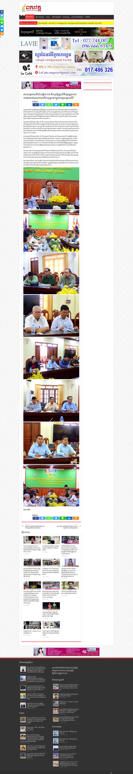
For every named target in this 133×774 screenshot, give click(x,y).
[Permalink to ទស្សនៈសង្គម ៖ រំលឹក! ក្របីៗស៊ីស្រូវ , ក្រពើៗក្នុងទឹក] (23, 729)
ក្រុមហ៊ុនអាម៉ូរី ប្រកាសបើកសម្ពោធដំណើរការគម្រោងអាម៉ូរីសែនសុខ (67, 747)
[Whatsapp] (49, 104)
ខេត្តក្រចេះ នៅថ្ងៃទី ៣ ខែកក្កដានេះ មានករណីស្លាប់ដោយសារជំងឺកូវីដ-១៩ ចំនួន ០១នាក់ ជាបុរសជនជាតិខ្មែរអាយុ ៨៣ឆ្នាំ (36, 696)
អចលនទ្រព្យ (66, 17)
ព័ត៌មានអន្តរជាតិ (56, 17)
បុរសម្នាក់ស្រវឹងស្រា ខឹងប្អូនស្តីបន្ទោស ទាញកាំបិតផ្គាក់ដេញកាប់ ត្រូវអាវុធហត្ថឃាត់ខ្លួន (50, 614)
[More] (76, 104)
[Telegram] (56, 104)
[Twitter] (42, 104)
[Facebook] (36, 104)
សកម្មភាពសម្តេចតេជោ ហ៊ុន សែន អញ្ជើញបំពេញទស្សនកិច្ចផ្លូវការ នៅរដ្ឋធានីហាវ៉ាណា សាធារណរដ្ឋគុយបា (36, 687)
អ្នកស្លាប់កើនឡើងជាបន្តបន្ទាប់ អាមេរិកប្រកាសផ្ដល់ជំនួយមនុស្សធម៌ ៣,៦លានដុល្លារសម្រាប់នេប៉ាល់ (69, 718)
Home (22, 17)
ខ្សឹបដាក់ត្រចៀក (39, 17)
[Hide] (0, 37)
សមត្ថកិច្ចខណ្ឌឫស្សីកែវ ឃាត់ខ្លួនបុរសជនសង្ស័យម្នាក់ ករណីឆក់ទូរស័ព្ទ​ (50, 548)
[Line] (62, 104)
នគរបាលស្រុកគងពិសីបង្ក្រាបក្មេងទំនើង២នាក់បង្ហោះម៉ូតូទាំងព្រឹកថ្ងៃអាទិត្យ (50, 633)
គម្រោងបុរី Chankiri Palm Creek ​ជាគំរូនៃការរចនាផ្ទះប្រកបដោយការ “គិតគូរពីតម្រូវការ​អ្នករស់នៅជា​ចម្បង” (68, 763)
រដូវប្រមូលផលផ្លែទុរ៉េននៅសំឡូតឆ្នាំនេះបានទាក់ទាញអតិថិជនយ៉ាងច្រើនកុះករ (35, 526)
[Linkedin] (69, 104)
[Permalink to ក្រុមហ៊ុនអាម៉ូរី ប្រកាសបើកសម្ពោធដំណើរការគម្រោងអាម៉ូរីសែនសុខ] (55, 748)
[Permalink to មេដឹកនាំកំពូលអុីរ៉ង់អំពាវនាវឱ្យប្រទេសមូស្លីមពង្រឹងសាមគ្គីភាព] (70, 585)
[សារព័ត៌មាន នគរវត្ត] (31, 10)
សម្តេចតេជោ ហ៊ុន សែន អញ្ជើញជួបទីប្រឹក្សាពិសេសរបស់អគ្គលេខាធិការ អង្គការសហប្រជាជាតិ (36, 705)
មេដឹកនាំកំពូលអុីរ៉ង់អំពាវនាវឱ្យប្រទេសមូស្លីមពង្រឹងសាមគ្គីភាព (68, 695)
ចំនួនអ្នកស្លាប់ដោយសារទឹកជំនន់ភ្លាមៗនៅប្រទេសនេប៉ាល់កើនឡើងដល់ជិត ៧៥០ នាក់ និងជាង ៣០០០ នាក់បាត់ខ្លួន (69, 687)
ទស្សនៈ (48, 17)
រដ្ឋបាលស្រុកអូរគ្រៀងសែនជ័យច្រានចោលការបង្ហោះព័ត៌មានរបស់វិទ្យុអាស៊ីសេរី (67, 526)
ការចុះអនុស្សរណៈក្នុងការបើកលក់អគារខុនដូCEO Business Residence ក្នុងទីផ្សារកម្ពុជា (67, 755)
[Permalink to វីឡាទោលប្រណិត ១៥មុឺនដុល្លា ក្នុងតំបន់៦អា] (55, 733)
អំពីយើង (87, 17)
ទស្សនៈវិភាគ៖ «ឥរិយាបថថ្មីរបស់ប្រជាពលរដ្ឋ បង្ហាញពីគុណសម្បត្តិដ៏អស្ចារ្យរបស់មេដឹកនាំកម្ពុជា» (36, 747)
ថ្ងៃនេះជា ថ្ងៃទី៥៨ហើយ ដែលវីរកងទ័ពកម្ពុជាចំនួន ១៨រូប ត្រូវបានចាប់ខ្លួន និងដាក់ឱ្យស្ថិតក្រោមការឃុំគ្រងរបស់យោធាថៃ (36, 720)
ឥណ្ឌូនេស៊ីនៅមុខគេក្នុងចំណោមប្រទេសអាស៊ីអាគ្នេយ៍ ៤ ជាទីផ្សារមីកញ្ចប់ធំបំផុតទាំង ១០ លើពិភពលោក (69, 710)
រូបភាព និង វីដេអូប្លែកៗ (77, 17)
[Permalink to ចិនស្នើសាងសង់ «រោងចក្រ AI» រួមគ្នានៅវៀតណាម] (32, 625)
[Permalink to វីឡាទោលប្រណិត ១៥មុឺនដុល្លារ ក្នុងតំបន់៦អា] (55, 740)
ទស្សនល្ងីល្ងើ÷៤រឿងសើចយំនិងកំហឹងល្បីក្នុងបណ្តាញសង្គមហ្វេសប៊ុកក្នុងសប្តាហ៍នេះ (36, 755)
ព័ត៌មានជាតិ (29, 17)
